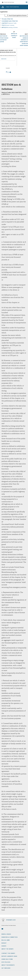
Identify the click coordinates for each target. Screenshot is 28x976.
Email (10, 72)
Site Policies (6, 962)
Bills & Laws (6, 940)
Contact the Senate (8, 953)
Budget (4, 943)
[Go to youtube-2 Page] (3, 929)
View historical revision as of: (8, 55)
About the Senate (7, 949)
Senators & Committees (10, 937)
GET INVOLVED (6, 968)
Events (4, 946)
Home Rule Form (7, 959)
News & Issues (6, 934)
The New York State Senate (9, 2)
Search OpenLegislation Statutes (18, 15)
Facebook (6, 72)
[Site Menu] (26, 2)
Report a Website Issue (9, 956)
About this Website (8, 965)
